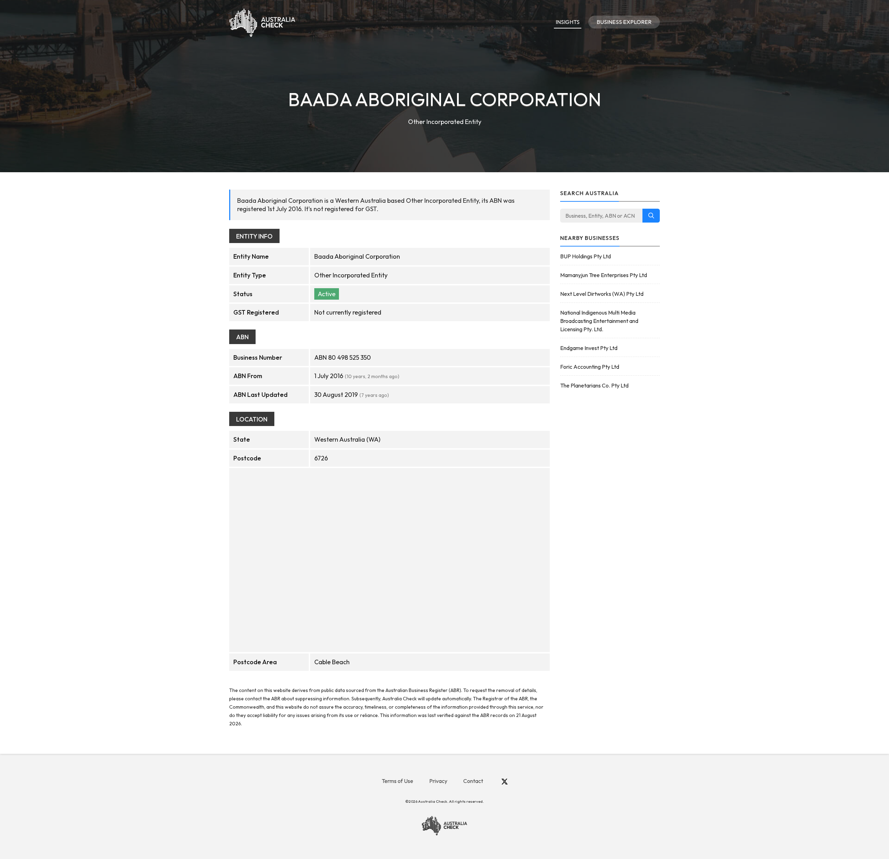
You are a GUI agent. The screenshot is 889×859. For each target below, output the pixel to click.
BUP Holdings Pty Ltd (585, 256)
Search (651, 216)
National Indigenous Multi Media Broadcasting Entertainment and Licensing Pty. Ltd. (599, 321)
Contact (473, 780)
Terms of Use (397, 780)
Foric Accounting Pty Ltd (589, 366)
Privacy (438, 780)
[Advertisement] (610, 505)
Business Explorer (624, 21)
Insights (568, 21)
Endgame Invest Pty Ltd (588, 347)
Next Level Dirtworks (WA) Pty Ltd (601, 293)
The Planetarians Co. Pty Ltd (594, 385)
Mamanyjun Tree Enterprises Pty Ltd (603, 275)
